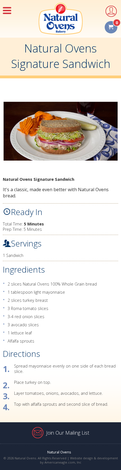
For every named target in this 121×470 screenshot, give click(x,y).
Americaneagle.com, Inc (62, 462)
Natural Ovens (59, 452)
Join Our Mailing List (67, 432)
